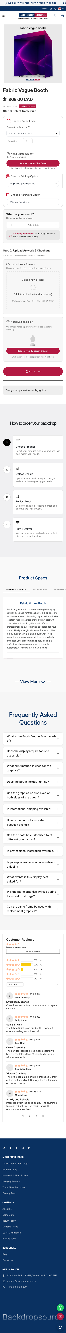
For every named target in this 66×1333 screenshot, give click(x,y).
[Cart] (62, 16)
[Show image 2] (22, 76)
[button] (33, 286)
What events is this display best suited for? (33, 879)
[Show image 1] (19, 76)
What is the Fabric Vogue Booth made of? (33, 738)
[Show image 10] (41, 76)
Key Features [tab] (40, 589)
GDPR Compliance (11, 1232)
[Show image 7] (34, 76)
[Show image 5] (29, 76)
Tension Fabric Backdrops (15, 1163)
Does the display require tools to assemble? (33, 753)
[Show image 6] (31, 76)
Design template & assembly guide (33, 390)
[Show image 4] (26, 76)
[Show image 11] (44, 76)
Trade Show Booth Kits (13, 1187)
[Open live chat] (60, 1327)
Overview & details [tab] (16, 589)
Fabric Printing (9, 1169)
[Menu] (3, 16)
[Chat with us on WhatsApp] (60, 1307)
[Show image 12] (46, 76)
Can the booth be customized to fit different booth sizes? (33, 837)
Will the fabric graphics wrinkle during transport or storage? (33, 894)
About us (7, 1208)
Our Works (7, 1260)
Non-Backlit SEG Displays (15, 1175)
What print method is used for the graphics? (33, 768)
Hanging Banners (11, 1181)
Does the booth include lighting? (33, 781)
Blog (4, 1254)
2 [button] (29, 1116)
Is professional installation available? (33, 851)
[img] (22, 994)
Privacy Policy (9, 1238)
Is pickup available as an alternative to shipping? (33, 864)
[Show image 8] (36, 76)
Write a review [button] (33, 951)
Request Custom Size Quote (33, 163)
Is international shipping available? (33, 809)
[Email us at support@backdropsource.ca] (60, 1316)
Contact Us (8, 1215)
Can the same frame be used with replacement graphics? (33, 909)
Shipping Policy (10, 1226)
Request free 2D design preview (33, 351)
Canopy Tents (9, 1193)
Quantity (12, 141)
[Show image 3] (24, 76)
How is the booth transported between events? (33, 822)
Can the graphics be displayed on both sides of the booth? (33, 795)
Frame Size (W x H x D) (18, 127)
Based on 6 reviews (16, 947)
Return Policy (9, 1220)
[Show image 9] (39, 76)
